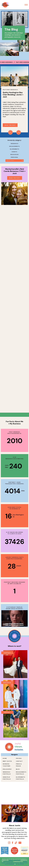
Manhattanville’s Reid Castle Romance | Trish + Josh (14, 171)
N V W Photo (20, 864)
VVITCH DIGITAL (8, 861)
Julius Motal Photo (12, 863)
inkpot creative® (14, 860)
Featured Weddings (10, 89)
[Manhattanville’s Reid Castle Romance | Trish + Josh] (14, 193)
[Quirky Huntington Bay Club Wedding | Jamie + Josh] (15, 78)
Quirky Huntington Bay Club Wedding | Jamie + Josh (13, 94)
